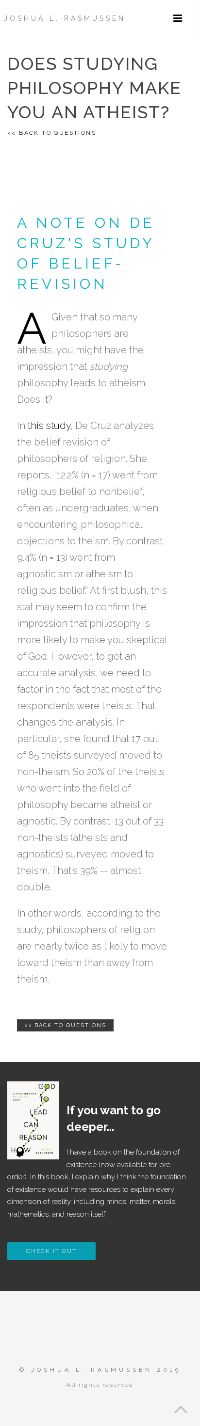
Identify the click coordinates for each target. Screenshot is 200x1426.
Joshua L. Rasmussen (65, 18)
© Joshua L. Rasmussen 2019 (100, 1369)
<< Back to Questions (51, 132)
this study (49, 425)
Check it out (51, 1251)
